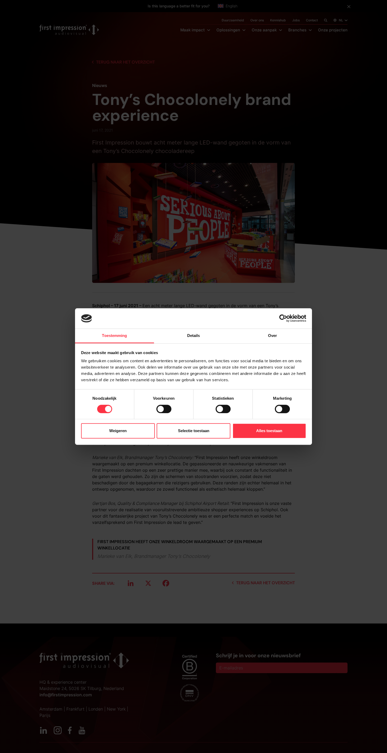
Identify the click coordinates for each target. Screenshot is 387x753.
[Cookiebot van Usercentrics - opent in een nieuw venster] (283, 318)
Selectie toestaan (193, 430)
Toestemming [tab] (114, 335)
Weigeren (118, 430)
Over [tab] (272, 335)
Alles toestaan (269, 430)
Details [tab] (193, 335)
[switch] (163, 409)
